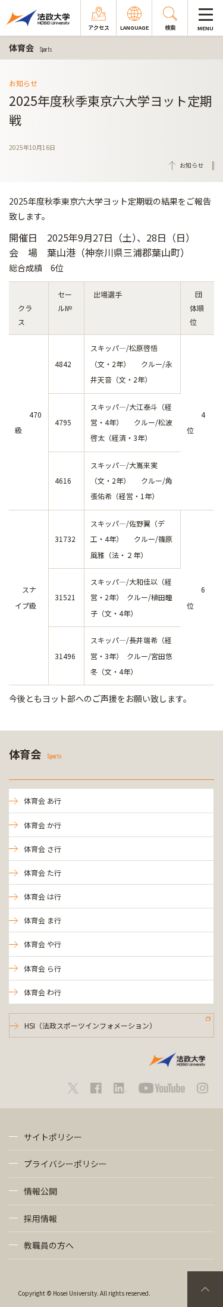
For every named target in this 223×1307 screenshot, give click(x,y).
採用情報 (40, 1218)
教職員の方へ (49, 1245)
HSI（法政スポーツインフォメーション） (90, 1025)
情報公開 (40, 1191)
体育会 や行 (42, 944)
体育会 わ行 (42, 992)
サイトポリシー (53, 1137)
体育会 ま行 (42, 920)
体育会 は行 (42, 896)
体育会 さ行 (42, 849)
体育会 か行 (42, 825)
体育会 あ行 (42, 800)
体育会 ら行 (42, 968)
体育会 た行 (42, 872)
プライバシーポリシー (65, 1164)
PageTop (205, 1289)
